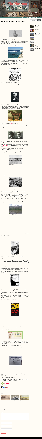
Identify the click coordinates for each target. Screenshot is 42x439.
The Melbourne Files (31, 17)
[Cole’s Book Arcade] (32, 25)
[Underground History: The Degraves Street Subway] (32, 29)
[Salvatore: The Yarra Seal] (15, 397)
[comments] (37, 23)
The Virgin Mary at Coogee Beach (37, 37)
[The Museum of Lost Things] (21, 8)
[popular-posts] (31, 23)
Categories (25, 17)
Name (1, 421)
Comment (2, 412)
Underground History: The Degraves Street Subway (37, 30)
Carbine (11, 123)
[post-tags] (39, 23)
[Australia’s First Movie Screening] (32, 48)
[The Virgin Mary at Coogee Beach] (32, 37)
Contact (39, 17)
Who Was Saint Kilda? (37, 33)
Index (36, 17)
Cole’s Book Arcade (37, 25)
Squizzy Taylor (5, 145)
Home (22, 17)
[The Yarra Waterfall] (24, 397)
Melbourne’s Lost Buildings (37, 41)
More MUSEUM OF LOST (7, 383)
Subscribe (39, 20)
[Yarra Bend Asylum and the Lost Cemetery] (5, 397)
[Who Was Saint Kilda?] (32, 33)
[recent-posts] (34, 23)
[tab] (31, 23)
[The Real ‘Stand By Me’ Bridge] (32, 44)
